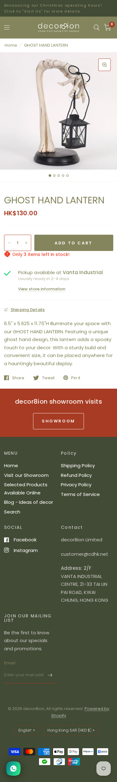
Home (11, 45)
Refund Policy (76, 475)
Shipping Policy (78, 465)
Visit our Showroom (26, 475)
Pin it (75, 377)
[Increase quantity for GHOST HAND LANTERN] (26, 243)
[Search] (96, 27)
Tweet (48, 377)
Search (12, 512)
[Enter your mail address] (50, 675)
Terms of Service (80, 494)
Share (18, 377)
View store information (41, 289)
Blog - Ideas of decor (28, 502)
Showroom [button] (58, 421)
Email (9, 663)
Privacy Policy (76, 484)
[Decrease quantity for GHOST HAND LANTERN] (9, 243)
